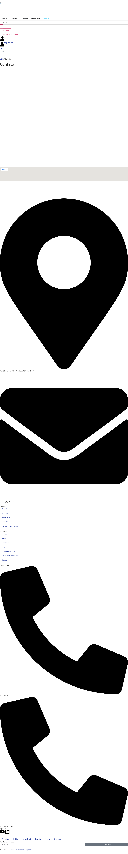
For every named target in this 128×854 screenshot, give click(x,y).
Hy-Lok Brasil (35, 19)
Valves (4, 538)
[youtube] (2, 831)
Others (4, 560)
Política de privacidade (10, 526)
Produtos (4, 19)
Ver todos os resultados (10, 34)
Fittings (4, 534)
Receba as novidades (7, 842)
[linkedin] (7, 831)
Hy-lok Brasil (6, 517)
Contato (46, 19)
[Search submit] (1, 26)
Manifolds (5, 543)
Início (2, 59)
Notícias (25, 19)
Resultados (5, 30)
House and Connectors (10, 556)
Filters (4, 547)
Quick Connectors (8, 551)
